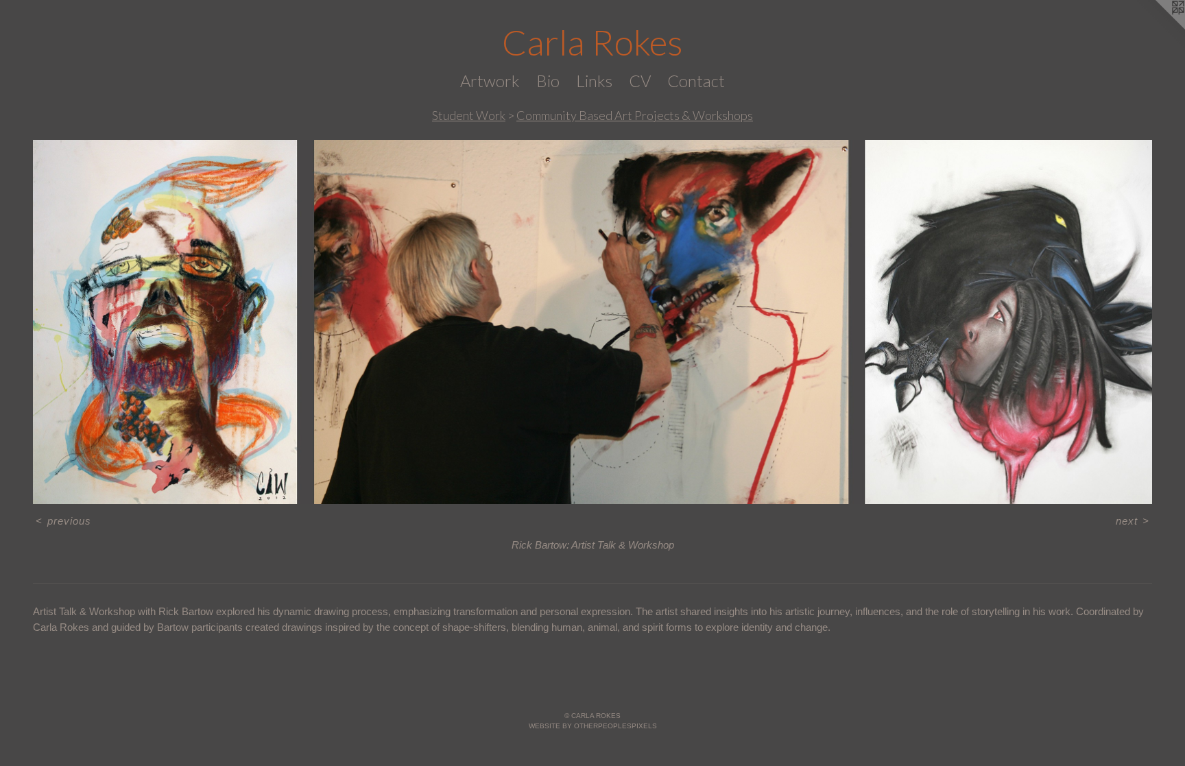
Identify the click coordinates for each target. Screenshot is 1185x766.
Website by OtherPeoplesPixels (593, 726)
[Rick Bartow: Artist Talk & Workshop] (592, 322)
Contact (696, 81)
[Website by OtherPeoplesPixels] (1157, 27)
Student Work (468, 115)
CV (640, 81)
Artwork (490, 81)
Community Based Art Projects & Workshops (634, 115)
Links (594, 81)
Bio (548, 81)
